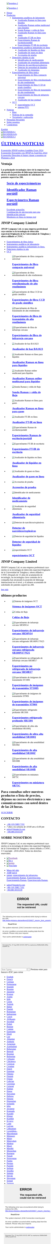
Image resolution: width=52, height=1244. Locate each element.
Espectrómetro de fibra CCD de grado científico (28, 301)
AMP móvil (12, 873)
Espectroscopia (33, 878)
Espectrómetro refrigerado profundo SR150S (27, 719)
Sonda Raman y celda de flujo (31, 30)
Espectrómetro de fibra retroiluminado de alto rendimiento (34, 81)
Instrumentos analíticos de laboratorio (28, 18)
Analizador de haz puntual (29, 100)
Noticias (10, 110)
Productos (11, 15)
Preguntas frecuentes (16, 120)
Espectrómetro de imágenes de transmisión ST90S (27, 703)
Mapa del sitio (13, 870)
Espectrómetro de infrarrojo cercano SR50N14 (28, 632)
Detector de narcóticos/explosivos (32, 65)
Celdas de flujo (20, 617)
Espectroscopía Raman (38, 880)
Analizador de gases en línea (30, 52)
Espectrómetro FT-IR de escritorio (33, 45)
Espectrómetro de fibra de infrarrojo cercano (27, 337)
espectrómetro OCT (26, 105)
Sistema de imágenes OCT (27, 606)
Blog (14, 112)
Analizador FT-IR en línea (29, 37)
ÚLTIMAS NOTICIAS (22, 143)
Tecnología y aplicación (22, 117)
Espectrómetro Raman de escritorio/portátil (29, 41)
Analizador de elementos (28, 70)
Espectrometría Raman (16, 880)
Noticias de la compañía (22, 115)
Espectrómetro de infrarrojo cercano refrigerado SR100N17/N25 (28, 649)
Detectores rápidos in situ (23, 57)
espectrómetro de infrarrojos (25, 875)
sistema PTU (23, 107)
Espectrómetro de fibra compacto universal (25, 266)
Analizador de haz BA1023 (27, 349)
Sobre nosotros (13, 122)
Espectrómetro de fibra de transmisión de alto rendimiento (34, 91)
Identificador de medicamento (31, 60)
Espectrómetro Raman (16, 878)
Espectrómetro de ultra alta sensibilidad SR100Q (27, 735)
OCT (14, 102)
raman (9, 875)
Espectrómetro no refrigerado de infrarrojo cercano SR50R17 (26, 668)
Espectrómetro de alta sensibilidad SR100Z (24, 752)
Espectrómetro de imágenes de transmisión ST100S (27, 687)
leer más (4, 589)
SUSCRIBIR (7, 812)
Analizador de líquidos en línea (31, 50)
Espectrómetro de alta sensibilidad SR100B (24, 768)
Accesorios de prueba (27, 55)
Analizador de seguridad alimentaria (33, 62)
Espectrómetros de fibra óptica (25, 72)
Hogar (9, 13)
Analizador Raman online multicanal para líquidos (27, 380)
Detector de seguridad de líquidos (32, 67)
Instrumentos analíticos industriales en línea (31, 47)
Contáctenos (12, 125)
